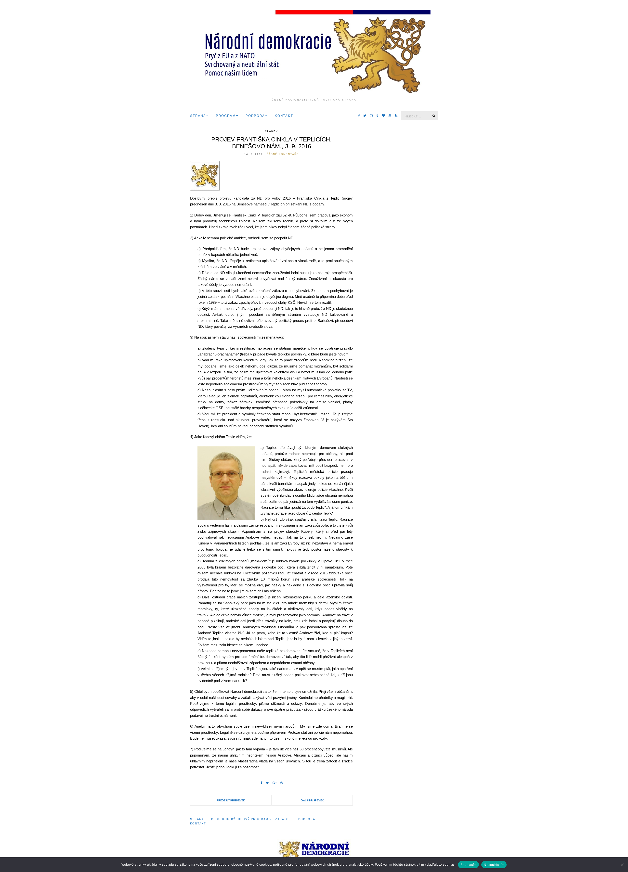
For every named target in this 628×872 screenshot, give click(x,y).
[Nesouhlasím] (621, 864)
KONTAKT (284, 116)
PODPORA (255, 116)
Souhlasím (468, 865)
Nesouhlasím (494, 865)
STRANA (198, 116)
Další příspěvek (312, 800)
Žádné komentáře (283, 154)
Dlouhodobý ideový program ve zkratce (251, 819)
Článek (271, 131)
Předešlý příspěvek (231, 800)
